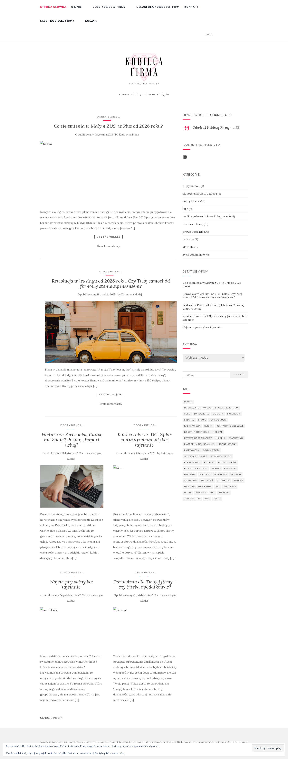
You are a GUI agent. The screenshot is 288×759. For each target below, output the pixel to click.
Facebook (233, 414)
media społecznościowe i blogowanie (207, 216)
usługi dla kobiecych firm (157, 6)
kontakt (191, 6)
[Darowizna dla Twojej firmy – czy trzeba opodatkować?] (145, 628)
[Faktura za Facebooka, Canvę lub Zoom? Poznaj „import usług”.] (71, 486)
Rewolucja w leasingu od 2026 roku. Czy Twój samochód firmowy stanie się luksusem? (111, 283)
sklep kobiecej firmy (57, 20)
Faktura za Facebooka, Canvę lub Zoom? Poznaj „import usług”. (72, 440)
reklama (190, 474)
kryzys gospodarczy (198, 438)
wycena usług (205, 492)
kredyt (217, 432)
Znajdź (239, 374)
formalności (218, 420)
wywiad (224, 492)
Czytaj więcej (108, 236)
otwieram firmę (193, 224)
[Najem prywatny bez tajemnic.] (71, 628)
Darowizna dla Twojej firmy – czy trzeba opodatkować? (145, 584)
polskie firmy (227, 462)
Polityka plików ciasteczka (109, 753)
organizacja (211, 450)
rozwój (236, 474)
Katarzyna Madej (129, 134)
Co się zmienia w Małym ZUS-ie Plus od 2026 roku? (108, 126)
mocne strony (227, 444)
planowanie (192, 462)
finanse (189, 420)
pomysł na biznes (195, 468)
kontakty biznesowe (230, 426)
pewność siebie (221, 456)
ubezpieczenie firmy (198, 486)
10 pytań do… (191, 186)
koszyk (91, 20)
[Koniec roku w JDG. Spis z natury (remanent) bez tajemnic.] (145, 486)
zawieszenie (192, 498)
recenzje (188, 239)
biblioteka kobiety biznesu (200, 193)
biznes (188, 401)
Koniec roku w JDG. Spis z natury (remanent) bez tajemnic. (145, 440)
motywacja (191, 450)
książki (220, 438)
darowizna (201, 414)
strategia (223, 480)
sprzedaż (207, 480)
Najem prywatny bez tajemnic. (71, 584)
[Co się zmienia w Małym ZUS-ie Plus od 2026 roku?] (108, 173)
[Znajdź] (245, 34)
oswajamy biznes (195, 456)
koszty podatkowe (196, 432)
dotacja (218, 414)
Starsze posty (51, 717)
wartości (230, 486)
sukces (238, 480)
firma (202, 420)
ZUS (207, 498)
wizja (188, 492)
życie (216, 498)
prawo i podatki (193, 231)
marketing (236, 438)
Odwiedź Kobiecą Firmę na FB (207, 115)
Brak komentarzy (108, 246)
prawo (215, 468)
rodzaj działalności (213, 474)
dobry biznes (107, 116)
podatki (209, 462)
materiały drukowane (199, 444)
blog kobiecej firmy (109, 6)
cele (187, 414)
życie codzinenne (194, 254)
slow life (188, 247)
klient (208, 426)
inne (185, 209)
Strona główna (53, 6)
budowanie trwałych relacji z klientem (211, 407)
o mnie (76, 6)
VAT (218, 486)
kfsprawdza (192, 426)
